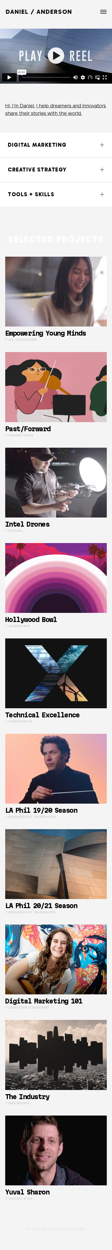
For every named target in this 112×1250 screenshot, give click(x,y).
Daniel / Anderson (39, 12)
